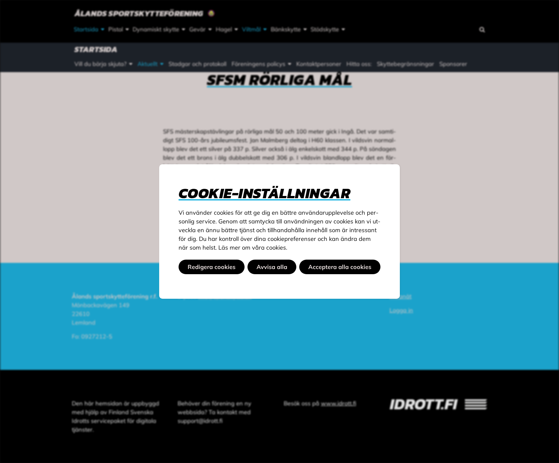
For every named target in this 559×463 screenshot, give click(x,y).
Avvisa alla (272, 267)
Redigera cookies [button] (212, 267)
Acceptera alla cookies (339, 267)
